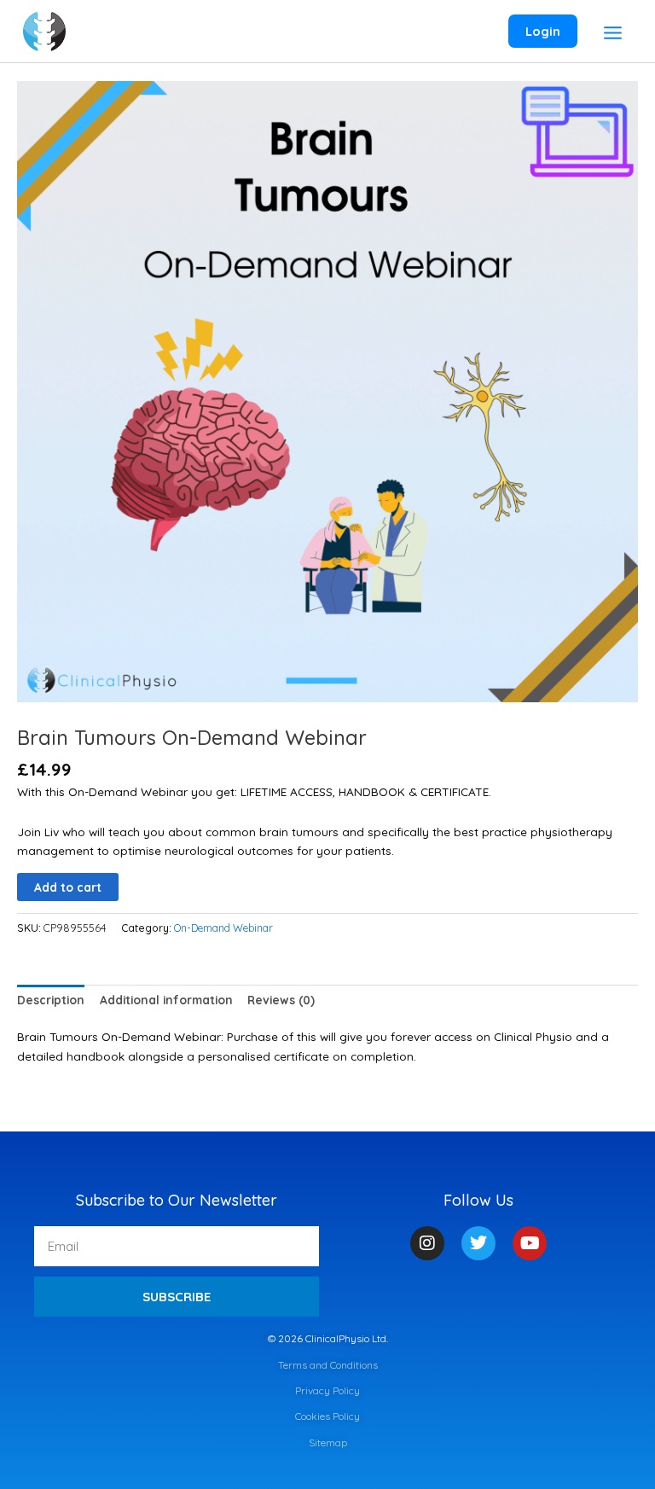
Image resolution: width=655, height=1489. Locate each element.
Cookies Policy (327, 1416)
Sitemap (328, 1442)
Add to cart (67, 887)
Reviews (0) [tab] (281, 999)
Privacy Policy (327, 1390)
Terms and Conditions (328, 1364)
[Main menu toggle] (613, 33)
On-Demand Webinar (223, 928)
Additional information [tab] (166, 999)
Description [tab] (50, 999)
